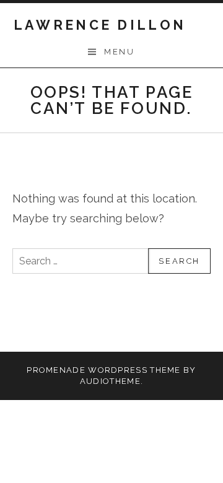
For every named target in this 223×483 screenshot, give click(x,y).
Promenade (56, 370)
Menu (119, 51)
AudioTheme (110, 381)
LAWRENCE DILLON (100, 25)
